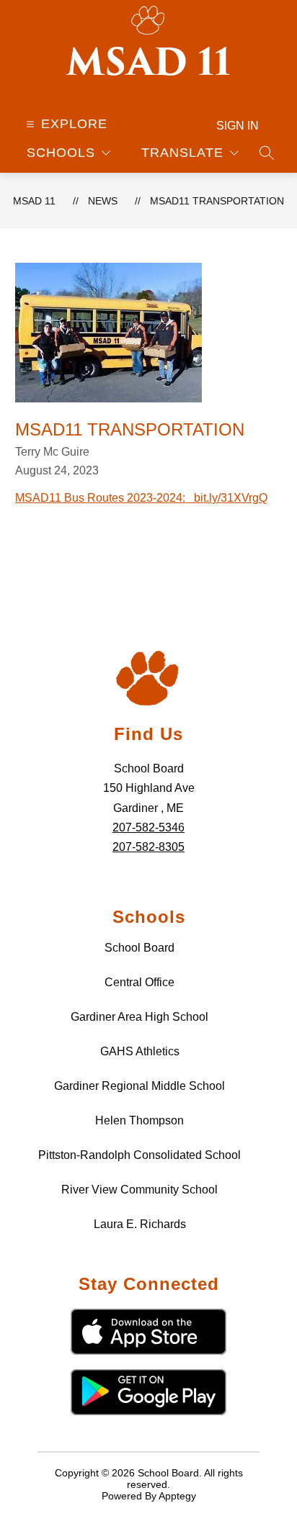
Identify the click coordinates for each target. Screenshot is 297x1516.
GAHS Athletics (139, 1051)
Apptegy (177, 1496)
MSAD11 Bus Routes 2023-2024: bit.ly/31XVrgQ (141, 498)
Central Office (139, 982)
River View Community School (139, 1189)
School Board (139, 948)
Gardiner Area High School (139, 1017)
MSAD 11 (34, 201)
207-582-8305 (148, 847)
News (103, 201)
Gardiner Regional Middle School (139, 1086)
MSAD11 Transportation (217, 201)
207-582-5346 (148, 827)
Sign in (237, 125)
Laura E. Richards (140, 1224)
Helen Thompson (139, 1120)
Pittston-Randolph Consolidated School (139, 1155)
